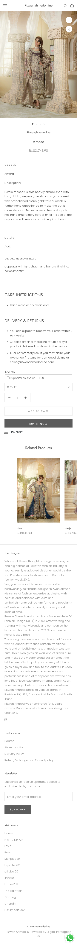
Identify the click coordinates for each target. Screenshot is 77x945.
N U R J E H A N (13, 840)
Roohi (8, 852)
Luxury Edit (11, 884)
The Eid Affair (13, 891)
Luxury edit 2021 (14, 910)
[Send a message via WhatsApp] (70, 938)
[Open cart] (72, 5)
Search (9, 741)
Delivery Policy (14, 754)
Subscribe (18, 809)
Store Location (14, 747)
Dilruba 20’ (11, 871)
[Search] (65, 5)
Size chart (16, 432)
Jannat (9, 878)
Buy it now (38, 424)
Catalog (10, 897)
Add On (9, 372)
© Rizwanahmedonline (38, 926)
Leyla (7, 846)
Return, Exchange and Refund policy (28, 760)
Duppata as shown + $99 (26, 378)
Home (8, 833)
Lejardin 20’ (12, 865)
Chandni (10, 903)
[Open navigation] (5, 5)
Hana (19, 528)
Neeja (68, 528)
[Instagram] (5, 719)
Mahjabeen (12, 859)
